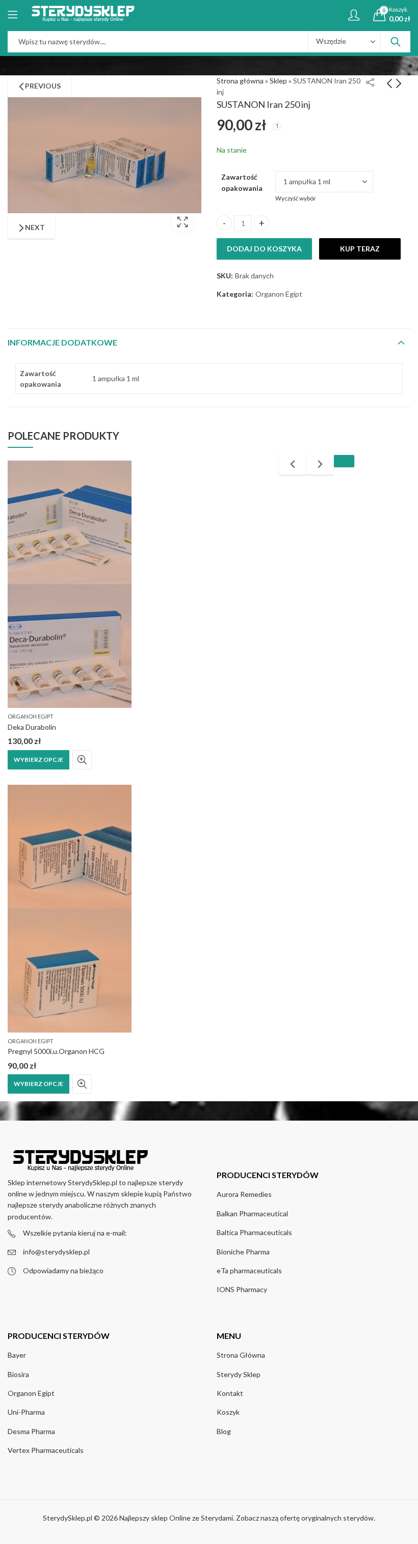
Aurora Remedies (244, 1194)
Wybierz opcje (38, 759)
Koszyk (228, 1412)
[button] (344, 461)
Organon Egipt (31, 716)
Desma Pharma (31, 1431)
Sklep (278, 80)
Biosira (18, 1374)
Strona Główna (241, 1355)
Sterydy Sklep (238, 1374)
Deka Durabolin (32, 727)
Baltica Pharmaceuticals (254, 1232)
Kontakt (230, 1393)
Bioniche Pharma (243, 1251)
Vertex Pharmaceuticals (46, 1450)
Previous (43, 85)
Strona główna (240, 80)
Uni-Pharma (26, 1412)
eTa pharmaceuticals (249, 1270)
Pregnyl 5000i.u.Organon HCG (56, 1051)
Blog (224, 1431)
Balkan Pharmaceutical (252, 1213)
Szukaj (395, 41)
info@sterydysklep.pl (56, 1251)
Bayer (17, 1355)
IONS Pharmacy (242, 1289)
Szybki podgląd (82, 759)
